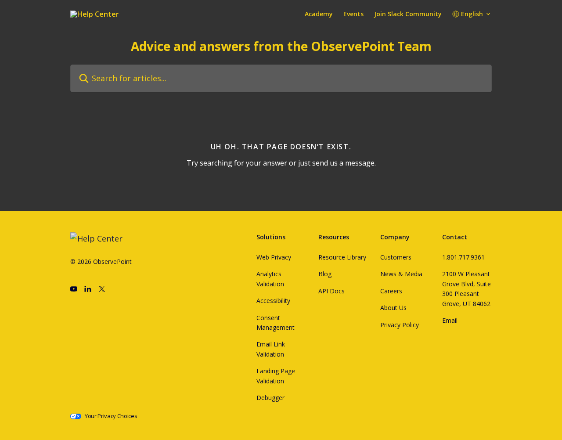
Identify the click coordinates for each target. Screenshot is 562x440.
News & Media (401, 274)
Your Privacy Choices (111, 416)
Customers (395, 257)
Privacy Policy (399, 325)
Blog (324, 274)
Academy (319, 14)
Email (450, 320)
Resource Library (342, 257)
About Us (393, 307)
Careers (391, 291)
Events (353, 14)
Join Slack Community (408, 14)
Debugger (270, 397)
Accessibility (273, 300)
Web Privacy (273, 257)
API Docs (331, 291)
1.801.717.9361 (463, 257)
